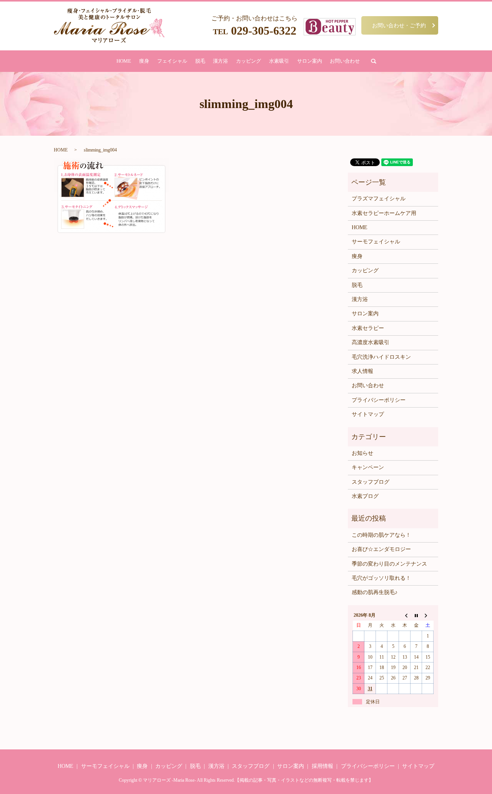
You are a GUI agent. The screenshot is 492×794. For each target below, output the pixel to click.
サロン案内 (309, 61)
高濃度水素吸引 (370, 342)
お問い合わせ (345, 61)
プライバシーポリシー (379, 400)
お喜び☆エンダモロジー (381, 549)
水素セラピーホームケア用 (384, 213)
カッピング (248, 61)
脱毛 (200, 61)
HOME (123, 61)
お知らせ (362, 453)
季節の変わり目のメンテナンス (389, 564)
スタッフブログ (370, 482)
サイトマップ (368, 414)
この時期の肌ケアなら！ (381, 535)
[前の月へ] (405, 615)
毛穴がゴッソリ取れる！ (381, 578)
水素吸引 (279, 61)
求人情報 (362, 371)
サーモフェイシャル (376, 242)
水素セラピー (368, 328)
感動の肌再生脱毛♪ (374, 592)
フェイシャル (172, 61)
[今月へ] (416, 615)
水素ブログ (365, 496)
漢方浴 (220, 61)
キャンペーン (368, 467)
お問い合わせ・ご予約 (399, 25)
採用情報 (322, 766)
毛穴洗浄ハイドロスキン (381, 357)
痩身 (144, 61)
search (373, 61)
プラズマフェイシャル (379, 198)
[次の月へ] (428, 615)
